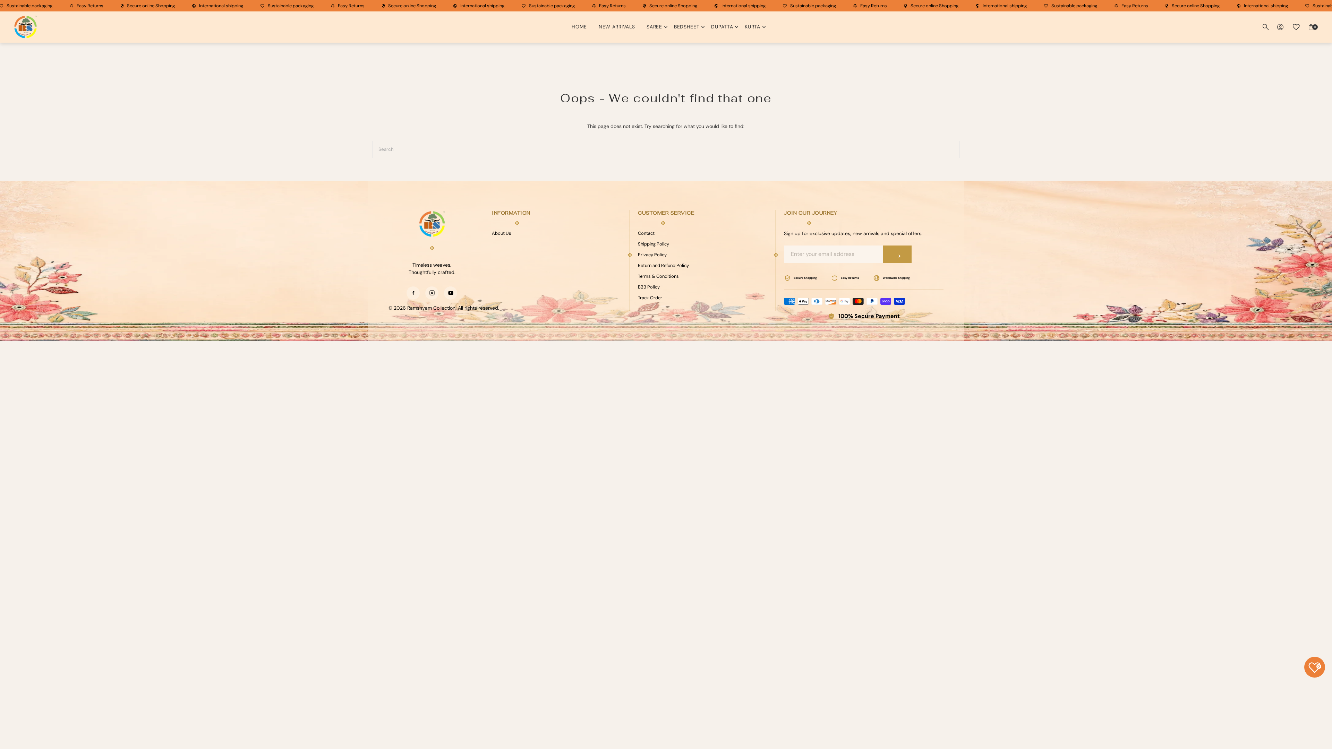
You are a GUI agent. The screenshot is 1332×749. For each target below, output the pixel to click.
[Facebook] (413, 293)
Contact (646, 233)
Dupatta (722, 27)
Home (579, 27)
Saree (654, 27)
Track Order (650, 298)
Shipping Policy (653, 244)
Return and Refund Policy (663, 265)
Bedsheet (687, 27)
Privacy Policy (652, 255)
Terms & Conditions (658, 276)
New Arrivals (617, 27)
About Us (501, 233)
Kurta (752, 27)
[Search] (1265, 27)
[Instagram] (431, 293)
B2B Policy (649, 287)
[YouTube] (450, 293)
